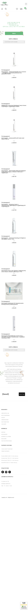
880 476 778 (6, 481)
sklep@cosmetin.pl (5, 483)
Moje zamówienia (5, 415)
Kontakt (3, 432)
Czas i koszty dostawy (7, 449)
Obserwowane (4, 419)
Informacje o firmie (6, 436)
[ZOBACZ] (16, 53)
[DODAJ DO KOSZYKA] (11, 53)
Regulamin (3, 438)
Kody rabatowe (5, 422)
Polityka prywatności (6, 441)
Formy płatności (5, 451)
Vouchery (3, 424)
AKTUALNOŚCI (4, 434)
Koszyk (3, 417)
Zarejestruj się (5, 413)
